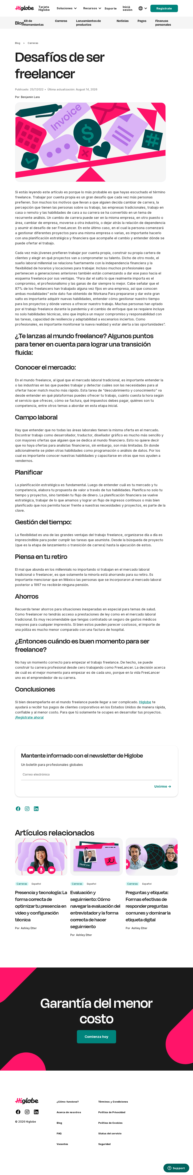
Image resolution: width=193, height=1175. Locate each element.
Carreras (33, 42)
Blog (17, 42)
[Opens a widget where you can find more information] (176, 1168)
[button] (66, 8)
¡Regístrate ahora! (29, 717)
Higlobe (145, 702)
